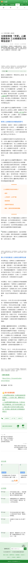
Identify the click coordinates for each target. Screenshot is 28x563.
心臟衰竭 (19, 418)
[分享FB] (3, 7)
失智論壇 (12, 4)
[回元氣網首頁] (5, 2)
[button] (26, 4)
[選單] (26, 1)
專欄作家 (19, 557)
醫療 (17, 4)
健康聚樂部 (12, 554)
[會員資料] (24, 1)
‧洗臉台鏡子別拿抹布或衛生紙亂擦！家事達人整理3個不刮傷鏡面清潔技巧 (13, 409)
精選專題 (17, 554)
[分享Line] (10, 7)
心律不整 (21, 112)
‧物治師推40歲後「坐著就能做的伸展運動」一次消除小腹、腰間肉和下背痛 (13, 397)
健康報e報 (6, 548)
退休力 (8, 557)
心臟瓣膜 (4, 96)
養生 (6, 4)
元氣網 (5, 33)
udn (2, 33)
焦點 (2, 4)
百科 (22, 4)
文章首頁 (13, 557)
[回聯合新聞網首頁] (2, 2)
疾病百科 (23, 554)
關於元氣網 (5, 554)
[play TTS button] (7, 71)
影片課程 (4, 472)
